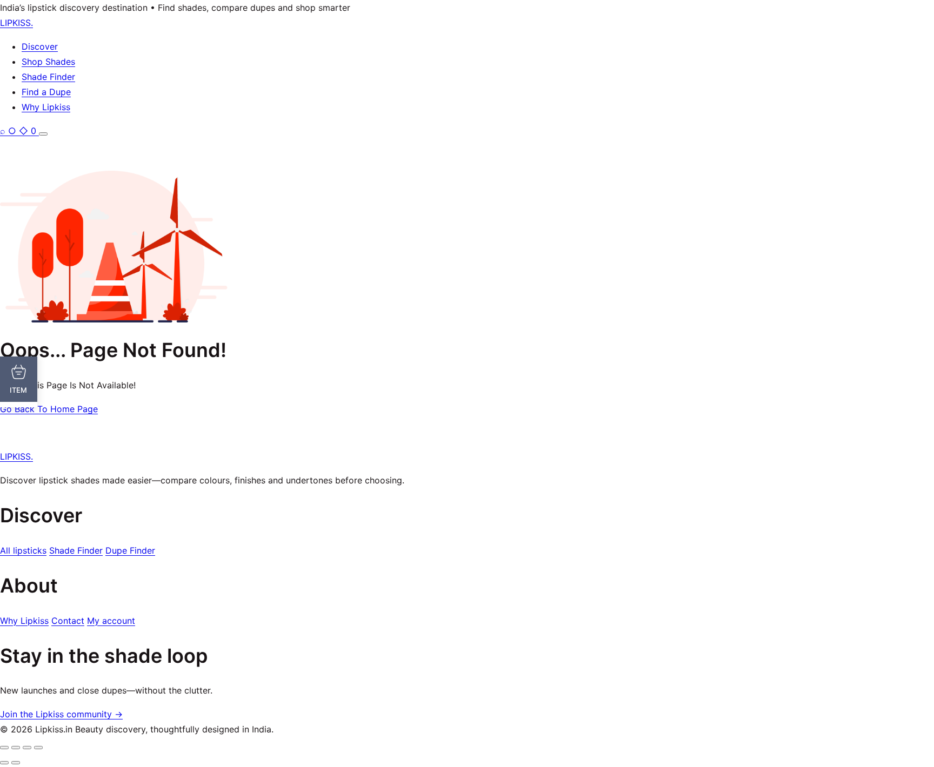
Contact (67, 620)
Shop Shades (48, 61)
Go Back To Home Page (49, 408)
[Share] (27, 747)
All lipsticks (23, 550)
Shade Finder (48, 76)
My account (111, 620)
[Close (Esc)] (38, 747)
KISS (16, 22)
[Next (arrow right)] (15, 762)
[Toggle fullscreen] (15, 747)
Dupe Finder (130, 550)
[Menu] (43, 134)
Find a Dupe (46, 91)
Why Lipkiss (46, 107)
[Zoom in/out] (4, 747)
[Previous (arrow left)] (4, 762)
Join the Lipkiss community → (61, 714)
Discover (40, 46)
